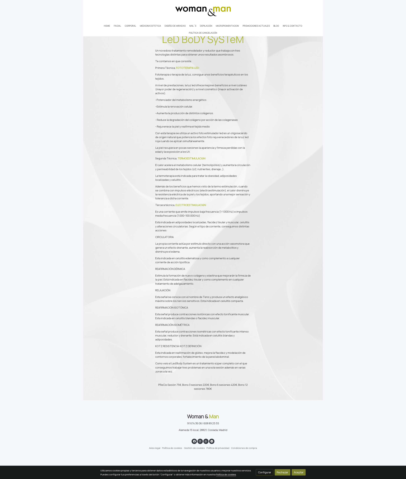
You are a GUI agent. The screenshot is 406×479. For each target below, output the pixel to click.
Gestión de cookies (194, 448)
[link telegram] (211, 441)
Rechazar (282, 472)
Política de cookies (172, 448)
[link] (203, 11)
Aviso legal (154, 448)
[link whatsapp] (205, 441)
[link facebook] (194, 441)
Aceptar (299, 472)
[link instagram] (200, 441)
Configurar (264, 472)
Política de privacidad (217, 448)
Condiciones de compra (244, 448)
